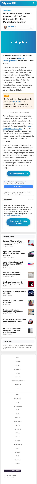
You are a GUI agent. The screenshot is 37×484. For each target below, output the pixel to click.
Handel (18, 437)
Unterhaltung (18, 444)
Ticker (18, 402)
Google (18, 463)
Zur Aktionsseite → (18, 173)
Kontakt (17, 365)
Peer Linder (11, 26)
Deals (17, 414)
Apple (17, 456)
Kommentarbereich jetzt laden (18, 222)
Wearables (18, 429)
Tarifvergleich (18, 406)
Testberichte (17, 398)
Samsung (17, 460)
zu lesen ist (17, 101)
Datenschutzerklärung (14, 216)
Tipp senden (17, 369)
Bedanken (18, 377)
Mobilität (17, 417)
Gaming (17, 425)
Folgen (18, 373)
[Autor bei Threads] (15, 26)
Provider (17, 440)
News (17, 394)
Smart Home (17, 421)
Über (17, 358)
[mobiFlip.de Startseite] (10, 3)
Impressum (17, 384)
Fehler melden (31, 199)
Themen (17, 361)
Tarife (17, 410)
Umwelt (17, 448)
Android (17, 452)
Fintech (18, 433)
